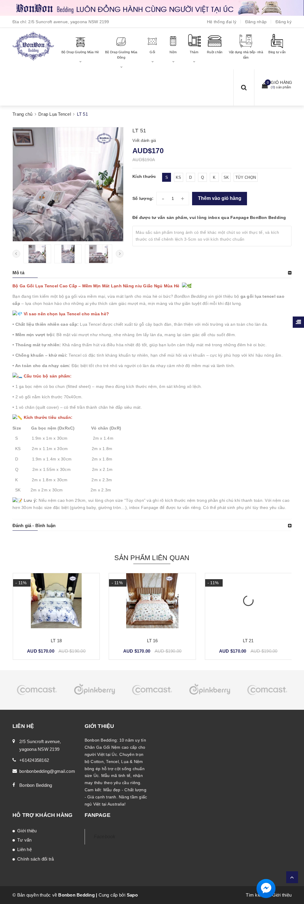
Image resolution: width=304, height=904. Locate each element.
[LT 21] (248, 603)
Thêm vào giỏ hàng (219, 198)
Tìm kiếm (255, 894)
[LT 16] (152, 603)
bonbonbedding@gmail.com (47, 771)
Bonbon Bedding (35, 785)
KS (178, 177)
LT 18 (56, 640)
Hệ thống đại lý (221, 21)
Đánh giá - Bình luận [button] (34, 525)
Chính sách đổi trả (35, 858)
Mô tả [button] (18, 272)
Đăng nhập (256, 21)
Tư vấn (24, 839)
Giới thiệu (27, 830)
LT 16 (152, 640)
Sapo (132, 894)
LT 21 (248, 640)
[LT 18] (56, 603)
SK (226, 177)
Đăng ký (284, 21)
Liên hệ (24, 849)
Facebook (104, 836)
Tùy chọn (245, 177)
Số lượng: (142, 198)
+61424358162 (34, 760)
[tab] (152, 273)
